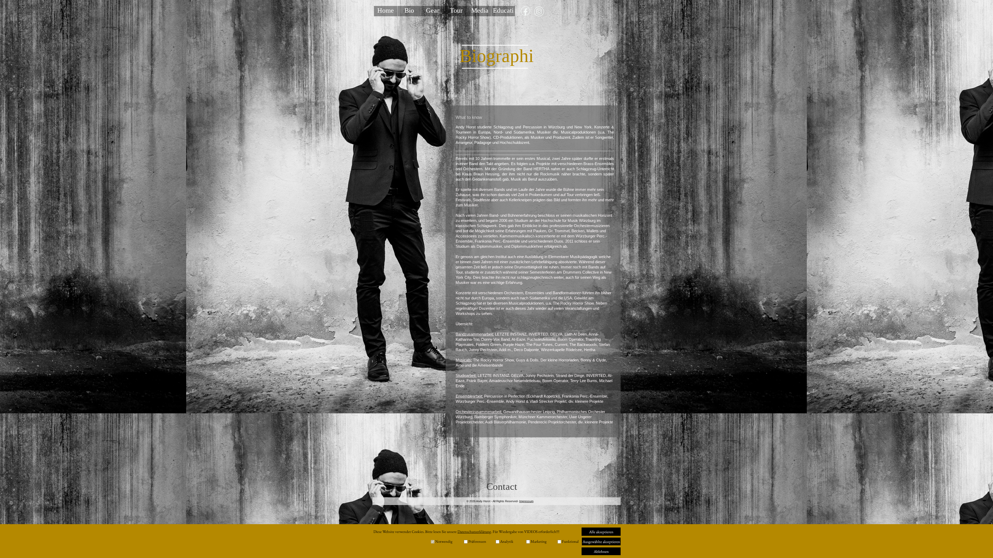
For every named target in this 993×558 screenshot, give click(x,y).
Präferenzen (477, 541)
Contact (501, 486)
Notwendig (444, 541)
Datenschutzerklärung (474, 531)
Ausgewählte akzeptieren (601, 541)
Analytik (506, 541)
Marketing (539, 541)
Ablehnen (601, 551)
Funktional (570, 541)
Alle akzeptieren (601, 531)
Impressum (526, 501)
